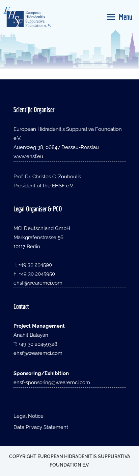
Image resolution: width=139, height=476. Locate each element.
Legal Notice (28, 416)
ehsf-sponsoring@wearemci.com (51, 382)
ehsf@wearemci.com (37, 283)
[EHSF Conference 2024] (27, 16)
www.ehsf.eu (28, 156)
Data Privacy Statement (40, 427)
